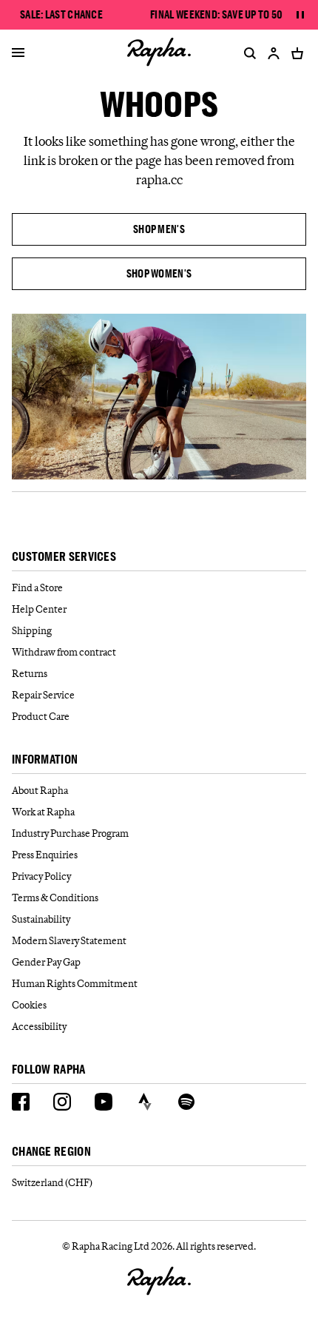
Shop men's (159, 229)
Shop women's (159, 273)
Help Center (39, 609)
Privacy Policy (41, 876)
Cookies (29, 1005)
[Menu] (18, 53)
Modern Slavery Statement (69, 940)
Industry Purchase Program (70, 833)
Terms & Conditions (55, 897)
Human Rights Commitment (75, 983)
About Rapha (40, 790)
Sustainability (41, 919)
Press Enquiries (45, 855)
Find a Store (37, 587)
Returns (29, 673)
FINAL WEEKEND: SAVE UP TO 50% (220, 15)
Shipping (32, 630)
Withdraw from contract (64, 652)
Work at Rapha (43, 812)
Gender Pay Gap (46, 962)
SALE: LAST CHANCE (61, 15)
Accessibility (39, 1026)
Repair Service (43, 695)
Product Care (41, 716)
